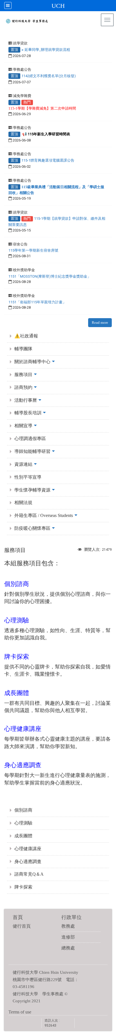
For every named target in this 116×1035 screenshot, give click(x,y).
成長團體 (23, 835)
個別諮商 (23, 810)
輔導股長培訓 (27, 412)
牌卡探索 (23, 887)
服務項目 (23, 374)
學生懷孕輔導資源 (32, 490)
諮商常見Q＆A (29, 874)
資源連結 (23, 464)
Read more (100, 322)
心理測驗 (23, 823)
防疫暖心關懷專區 (32, 528)
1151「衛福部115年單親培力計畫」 (37, 302)
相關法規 (23, 502)
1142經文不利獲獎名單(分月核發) (48, 76)
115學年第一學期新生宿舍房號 (33, 250)
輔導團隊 (23, 348)
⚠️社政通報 (26, 336)
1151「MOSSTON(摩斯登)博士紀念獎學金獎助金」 (49, 276)
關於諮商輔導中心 (32, 361)
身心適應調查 (27, 861)
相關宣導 (23, 425)
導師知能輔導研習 (32, 451)
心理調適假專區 (30, 438)
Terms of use (19, 1012)
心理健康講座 (27, 848)
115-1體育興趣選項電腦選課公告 (47, 160)
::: (109, 35)
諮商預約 (23, 387)
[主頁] (49, 22)
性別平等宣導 (27, 477)
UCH (58, 5)
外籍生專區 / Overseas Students (43, 515)
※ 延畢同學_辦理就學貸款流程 (45, 50)
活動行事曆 (25, 400)
